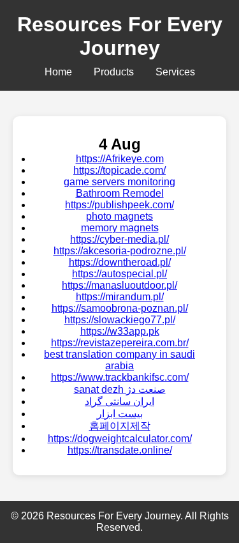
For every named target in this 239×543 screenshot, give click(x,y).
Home (58, 71)
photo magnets (119, 216)
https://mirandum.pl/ (120, 296)
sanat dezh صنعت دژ (120, 389)
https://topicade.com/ (119, 170)
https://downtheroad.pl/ (120, 262)
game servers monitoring (119, 181)
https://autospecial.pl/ (119, 273)
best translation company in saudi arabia (119, 360)
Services (175, 71)
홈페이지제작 (119, 425)
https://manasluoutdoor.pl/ (119, 285)
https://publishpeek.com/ (119, 204)
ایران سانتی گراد (119, 401)
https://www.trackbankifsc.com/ (120, 377)
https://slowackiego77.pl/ (119, 319)
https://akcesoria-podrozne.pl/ (120, 250)
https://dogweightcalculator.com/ (120, 438)
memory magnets (120, 227)
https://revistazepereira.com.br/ (120, 342)
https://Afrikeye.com (120, 158)
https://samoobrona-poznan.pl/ (120, 308)
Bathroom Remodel (120, 193)
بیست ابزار (120, 413)
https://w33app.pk (119, 331)
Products (114, 71)
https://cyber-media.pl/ (119, 239)
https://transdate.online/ (120, 450)
